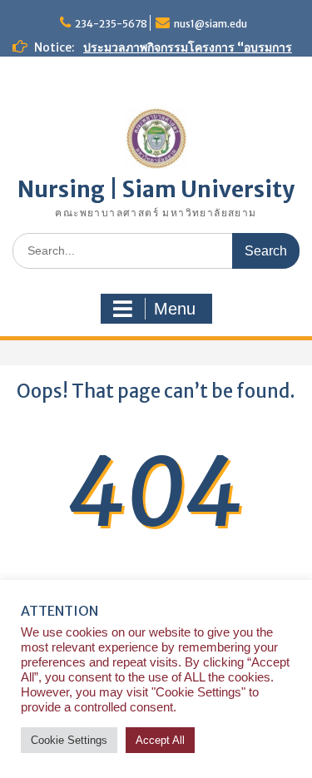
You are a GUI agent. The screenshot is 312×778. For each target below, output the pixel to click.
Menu (175, 309)
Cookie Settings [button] (69, 740)
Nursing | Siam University (156, 189)
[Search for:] (156, 250)
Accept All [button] (160, 740)
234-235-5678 (111, 23)
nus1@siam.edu (210, 23)
